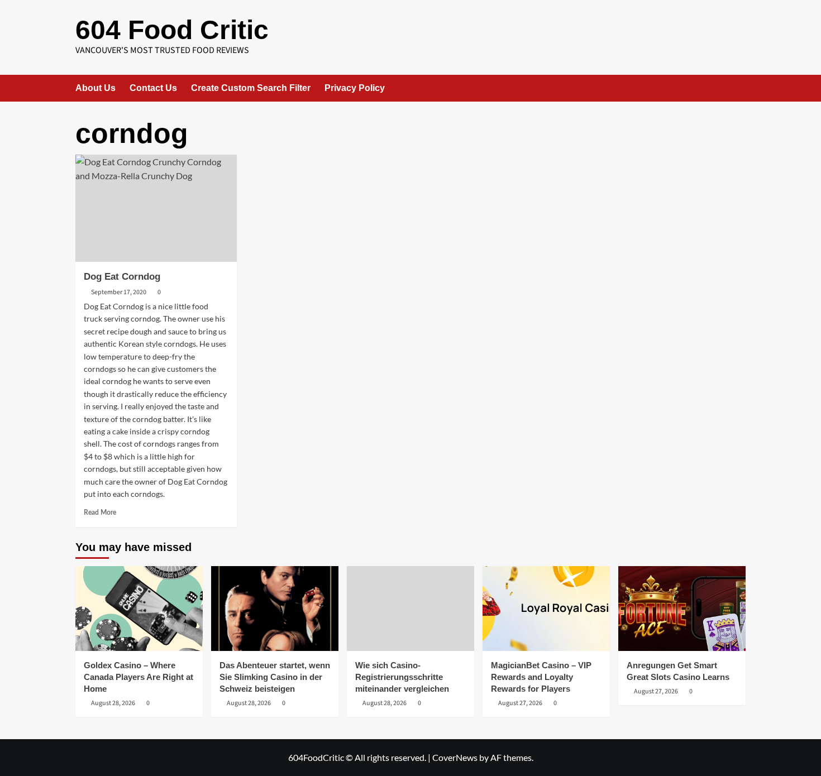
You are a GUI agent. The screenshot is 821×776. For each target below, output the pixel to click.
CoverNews (455, 757)
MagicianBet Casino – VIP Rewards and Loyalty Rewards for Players (541, 676)
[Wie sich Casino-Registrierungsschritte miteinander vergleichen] (410, 608)
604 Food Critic (172, 30)
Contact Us (153, 88)
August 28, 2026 (113, 703)
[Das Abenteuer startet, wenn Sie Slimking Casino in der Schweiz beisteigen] (274, 608)
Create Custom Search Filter (251, 88)
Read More (100, 512)
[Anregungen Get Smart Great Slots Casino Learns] (682, 608)
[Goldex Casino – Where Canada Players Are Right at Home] (139, 608)
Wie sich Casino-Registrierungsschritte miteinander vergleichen (402, 676)
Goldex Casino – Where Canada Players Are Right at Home (138, 676)
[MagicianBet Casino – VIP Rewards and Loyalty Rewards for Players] (546, 608)
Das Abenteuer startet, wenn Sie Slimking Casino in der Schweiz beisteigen (274, 676)
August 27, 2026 (520, 703)
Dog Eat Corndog (122, 276)
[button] (739, 88)
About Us (95, 88)
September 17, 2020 (118, 292)
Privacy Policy (354, 88)
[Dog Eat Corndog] (156, 208)
